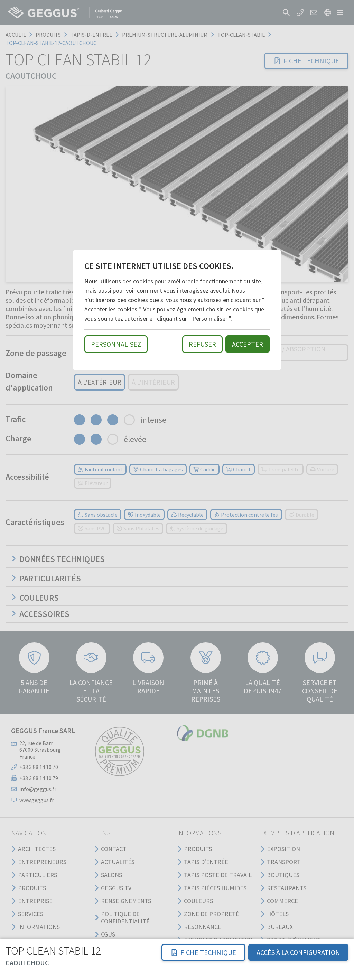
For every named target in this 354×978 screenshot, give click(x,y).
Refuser (202, 344)
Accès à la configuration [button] (298, 952)
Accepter (247, 344)
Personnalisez (116, 344)
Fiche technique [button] (208, 952)
